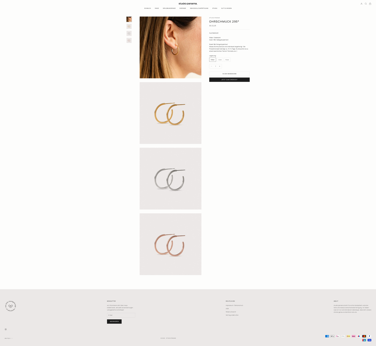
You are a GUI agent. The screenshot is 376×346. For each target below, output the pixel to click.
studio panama (214, 18)
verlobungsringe (169, 8)
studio (214, 8)
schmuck (147, 8)
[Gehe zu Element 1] (129, 19)
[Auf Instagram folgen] (6, 329)
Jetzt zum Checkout (229, 79)
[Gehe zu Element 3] (129, 33)
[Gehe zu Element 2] (129, 26)
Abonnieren (114, 321)
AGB (227, 308)
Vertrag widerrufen (232, 315)
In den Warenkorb (229, 74)
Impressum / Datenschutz (234, 305)
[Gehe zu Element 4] (129, 40)
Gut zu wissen (226, 8)
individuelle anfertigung (199, 8)
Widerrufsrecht (231, 312)
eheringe (183, 8)
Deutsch (7, 338)
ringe (157, 8)
